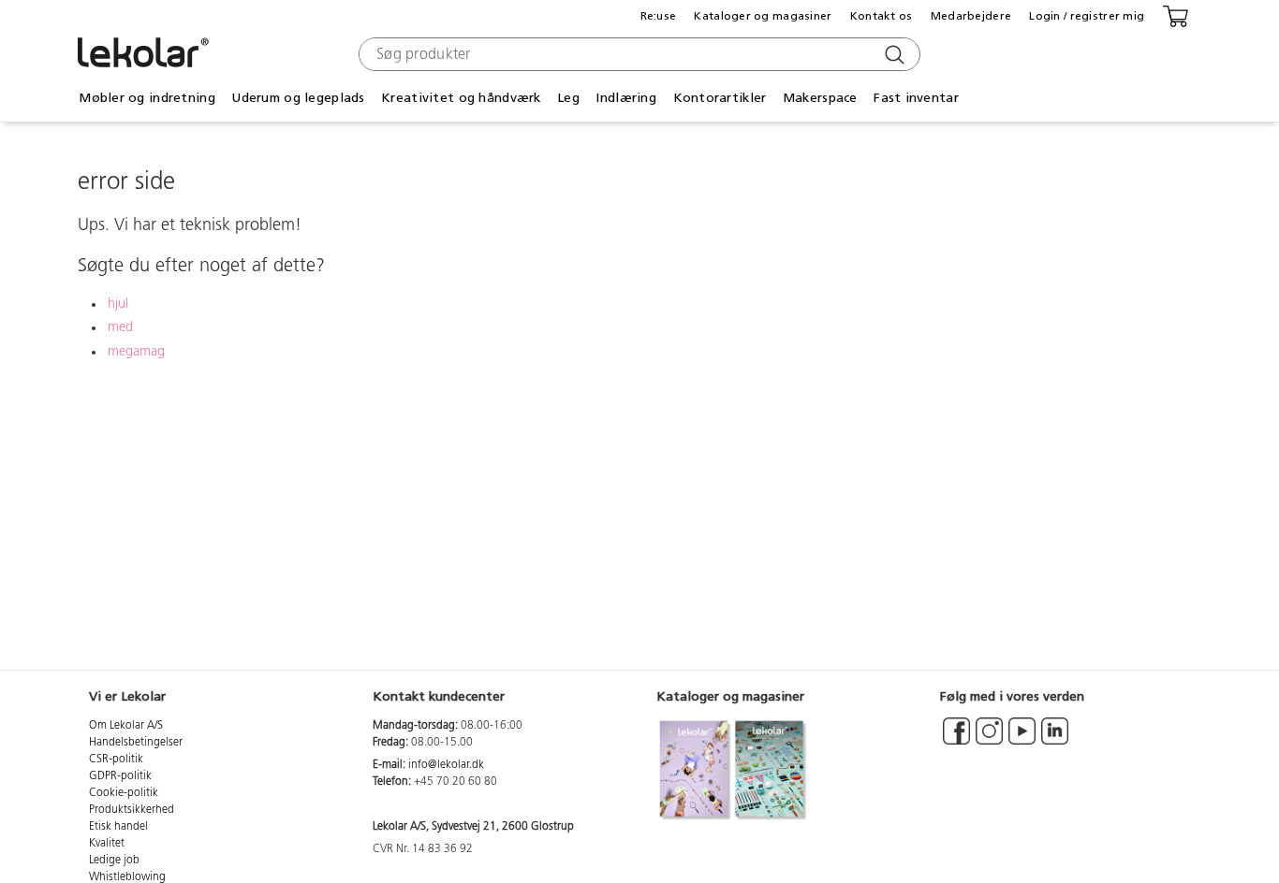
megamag (136, 352)
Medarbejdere (971, 15)
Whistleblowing (127, 877)
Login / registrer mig (1086, 15)
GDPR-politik (120, 776)
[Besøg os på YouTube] (1022, 740)
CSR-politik (116, 759)
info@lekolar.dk (446, 765)
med (120, 328)
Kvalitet (107, 843)
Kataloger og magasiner (762, 15)
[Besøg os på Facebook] (956, 740)
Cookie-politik (123, 793)
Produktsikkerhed (131, 810)
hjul (118, 304)
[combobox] (637, 54)
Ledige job (114, 860)
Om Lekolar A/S (126, 725)
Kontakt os (881, 15)
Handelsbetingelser (136, 742)
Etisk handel (118, 826)
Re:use (658, 15)
